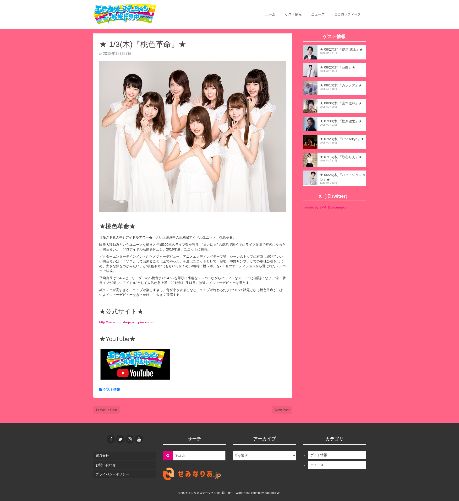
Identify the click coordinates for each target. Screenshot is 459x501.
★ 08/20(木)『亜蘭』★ (337, 67)
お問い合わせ (106, 465)
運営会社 (102, 456)
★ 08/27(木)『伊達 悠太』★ (341, 49)
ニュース (317, 465)
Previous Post (106, 410)
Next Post (282, 410)
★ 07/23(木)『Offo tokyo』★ (342, 139)
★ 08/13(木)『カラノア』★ (341, 85)
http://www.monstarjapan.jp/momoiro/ (127, 322)
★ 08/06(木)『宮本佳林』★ (341, 103)
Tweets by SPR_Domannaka (324, 207)
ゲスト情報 (111, 389)
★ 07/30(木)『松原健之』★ (341, 121)
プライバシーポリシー (112, 474)
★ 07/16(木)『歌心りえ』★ (341, 157)
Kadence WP (272, 493)
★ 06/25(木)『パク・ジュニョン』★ (342, 177)
